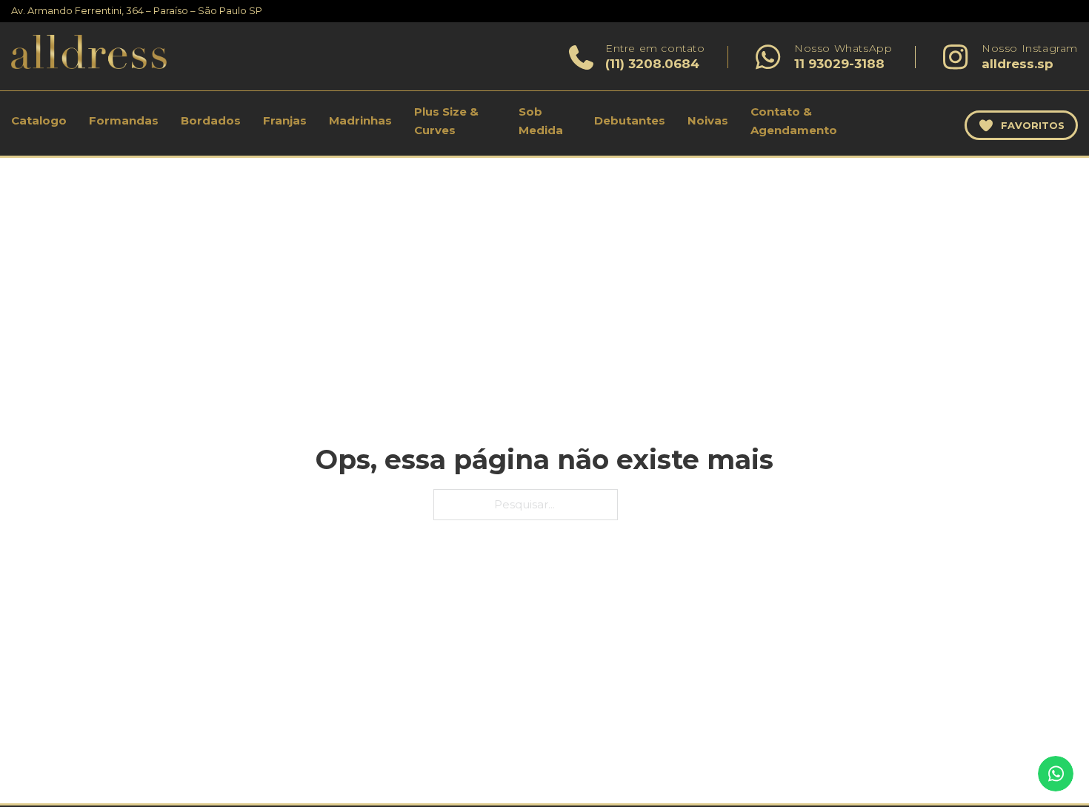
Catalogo (39, 120)
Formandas (124, 120)
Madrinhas (360, 120)
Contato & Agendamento (793, 121)
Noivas (707, 120)
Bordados (211, 120)
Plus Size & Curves (446, 121)
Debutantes (629, 120)
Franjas (285, 120)
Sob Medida (541, 121)
